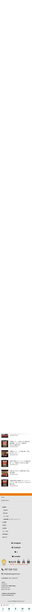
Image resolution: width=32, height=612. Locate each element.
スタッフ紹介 (5, 531)
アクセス (15, 610)
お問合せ (22, 610)
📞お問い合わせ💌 (5, 500)
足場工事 (5, 510)
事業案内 (4, 507)
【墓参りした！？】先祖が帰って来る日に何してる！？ (20, 452)
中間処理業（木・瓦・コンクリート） (12, 519)
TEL (29, 610)
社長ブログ (4, 537)
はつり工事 (5, 516)
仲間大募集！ (5, 534)
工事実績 (4, 528)
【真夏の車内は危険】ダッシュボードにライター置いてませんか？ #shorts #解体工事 (20, 482)
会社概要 (4, 522)
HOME (9, 610)
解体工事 (5, 513)
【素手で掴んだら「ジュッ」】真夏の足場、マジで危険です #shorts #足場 (20, 462)
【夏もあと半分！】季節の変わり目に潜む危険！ (20, 471)
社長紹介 (4, 525)
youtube (17, 556)
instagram (17, 543)
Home (2, 497)
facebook (17, 547)
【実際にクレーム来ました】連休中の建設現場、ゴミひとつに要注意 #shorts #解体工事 (20, 443)
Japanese (6, 605)
